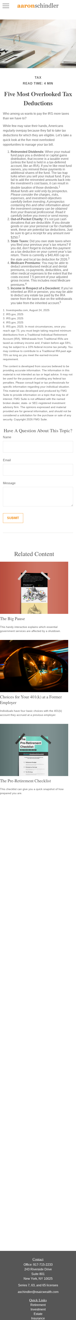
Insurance (38, 1318)
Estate (38, 1314)
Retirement (38, 1305)
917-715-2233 (43, 1264)
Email (7, 460)
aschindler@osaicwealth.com (38, 1292)
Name (7, 437)
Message (9, 483)
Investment (38, 1309)
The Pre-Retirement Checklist (25, 780)
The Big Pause (12, 618)
